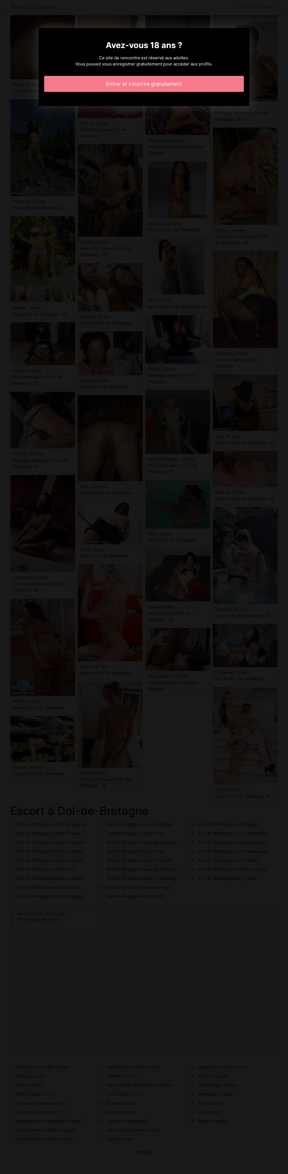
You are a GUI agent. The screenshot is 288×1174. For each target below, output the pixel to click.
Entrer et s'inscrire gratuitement (144, 84)
